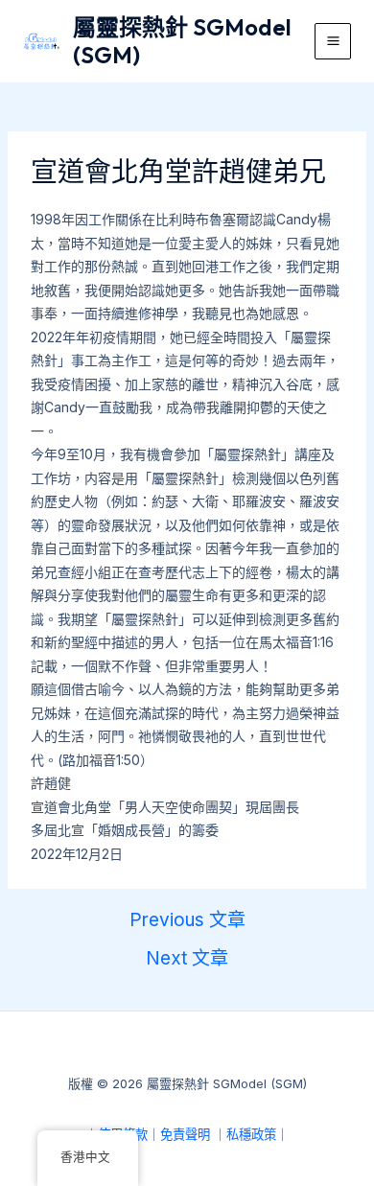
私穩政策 (251, 1134)
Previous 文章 (187, 920)
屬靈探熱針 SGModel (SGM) (182, 40)
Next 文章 (187, 958)
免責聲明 (185, 1134)
